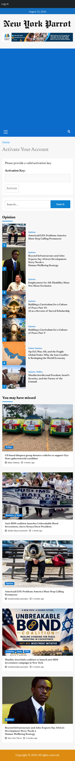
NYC (27, 652)
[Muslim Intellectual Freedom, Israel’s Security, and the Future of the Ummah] (14, 377)
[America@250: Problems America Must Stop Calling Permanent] (14, 235)
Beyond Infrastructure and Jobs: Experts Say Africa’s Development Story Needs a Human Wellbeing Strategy (34, 731)
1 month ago (37, 531)
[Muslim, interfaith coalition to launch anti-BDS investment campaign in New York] (37, 632)
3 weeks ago (29, 463)
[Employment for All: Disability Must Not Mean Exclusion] (14, 282)
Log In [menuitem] (5, 3)
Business (10, 515)
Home (6, 142)
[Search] (69, 132)
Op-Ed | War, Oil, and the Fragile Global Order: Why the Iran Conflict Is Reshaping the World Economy (48, 355)
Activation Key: (15, 170)
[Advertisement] (37, 87)
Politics (39, 372)
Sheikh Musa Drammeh (18, 531)
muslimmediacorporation (18, 599)
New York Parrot (15, 738)
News (19, 515)
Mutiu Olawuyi (14, 463)
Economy (10, 652)
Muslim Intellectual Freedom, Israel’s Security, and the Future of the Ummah (48, 378)
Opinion (32, 232)
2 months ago (38, 599)
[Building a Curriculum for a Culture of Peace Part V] (14, 330)
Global (31, 348)
